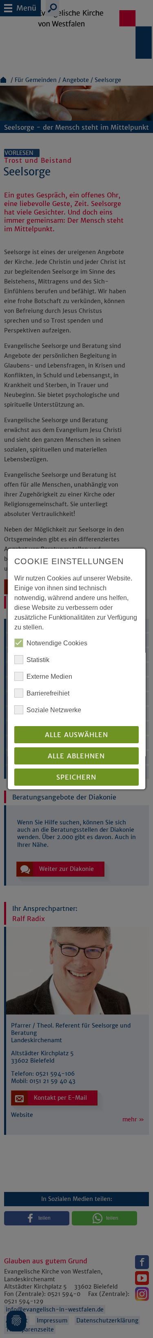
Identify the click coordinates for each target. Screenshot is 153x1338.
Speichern (77, 777)
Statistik (38, 659)
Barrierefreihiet (48, 693)
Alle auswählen (76, 735)
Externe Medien (49, 676)
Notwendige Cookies (57, 643)
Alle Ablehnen (76, 756)
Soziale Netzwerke (54, 710)
